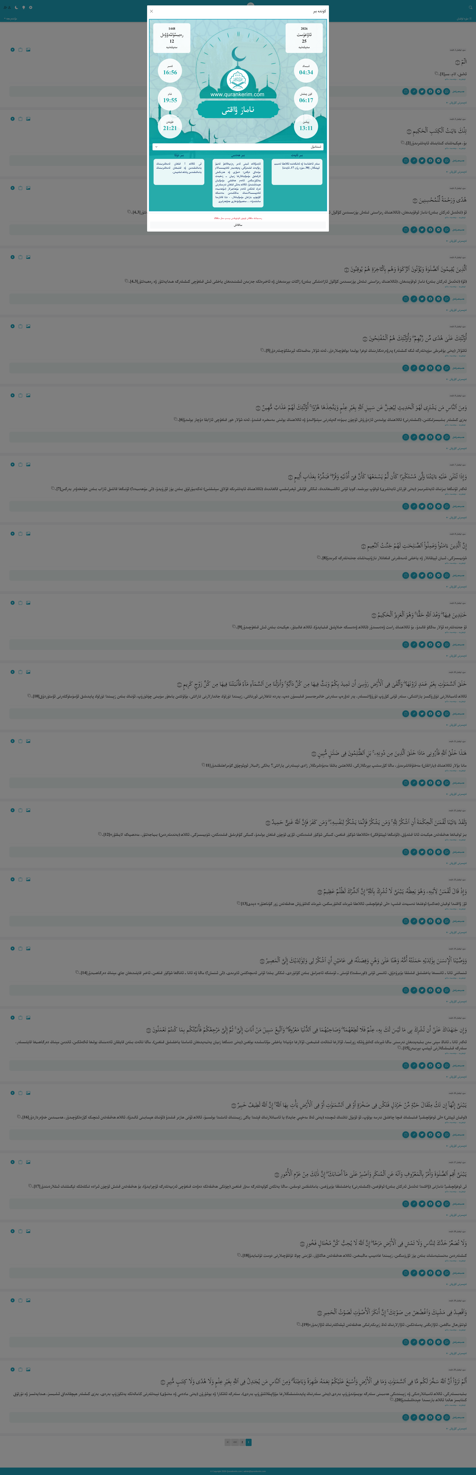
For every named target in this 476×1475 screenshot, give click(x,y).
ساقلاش (238, 225)
